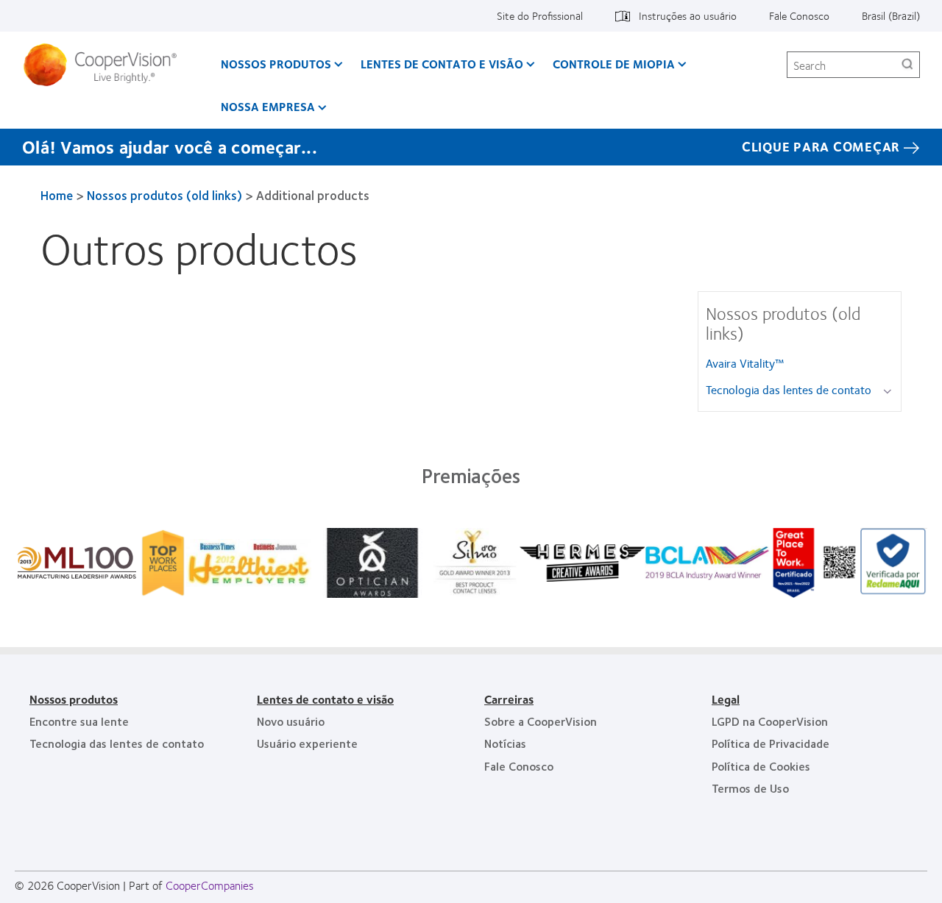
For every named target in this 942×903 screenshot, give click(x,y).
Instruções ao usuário (688, 15)
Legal (726, 699)
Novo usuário (291, 721)
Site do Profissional (540, 15)
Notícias (505, 743)
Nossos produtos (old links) (164, 194)
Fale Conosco (799, 15)
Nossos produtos (276, 63)
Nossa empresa (268, 106)
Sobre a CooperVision (540, 721)
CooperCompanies (210, 885)
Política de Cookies (761, 766)
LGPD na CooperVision (770, 721)
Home (56, 194)
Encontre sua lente (79, 721)
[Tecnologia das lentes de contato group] (890, 391)
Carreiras (509, 699)
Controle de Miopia (614, 63)
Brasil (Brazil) (891, 15)
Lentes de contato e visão (442, 63)
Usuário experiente (307, 743)
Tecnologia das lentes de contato (788, 389)
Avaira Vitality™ (745, 363)
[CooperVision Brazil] (105, 65)
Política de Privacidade (770, 743)
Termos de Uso (750, 788)
